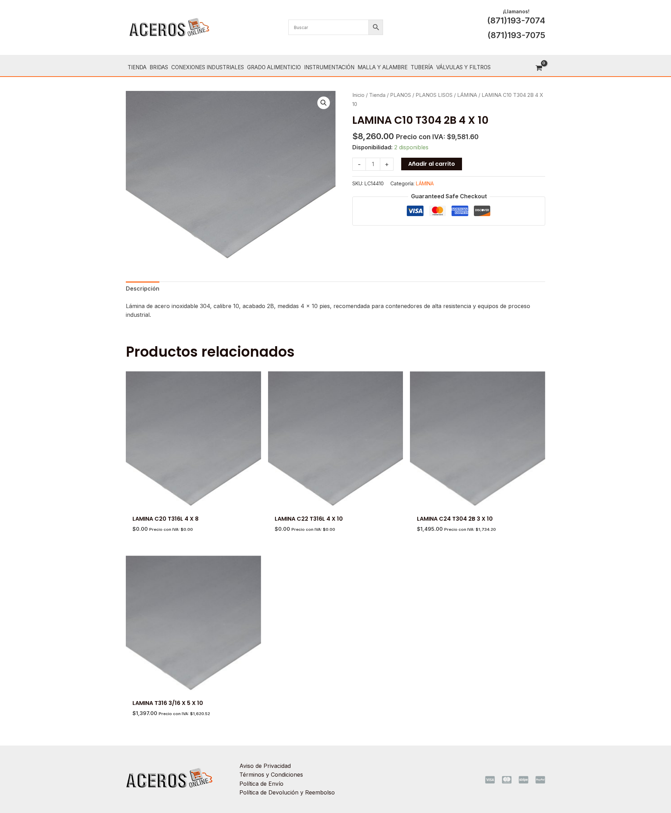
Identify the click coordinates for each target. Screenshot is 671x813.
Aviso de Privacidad (265, 765)
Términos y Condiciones (271, 774)
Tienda (377, 95)
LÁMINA (467, 95)
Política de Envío (261, 783)
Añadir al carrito (431, 164)
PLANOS (400, 95)
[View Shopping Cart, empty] (538, 68)
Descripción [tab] (142, 288)
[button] (323, 103)
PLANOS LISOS (434, 95)
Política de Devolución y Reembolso (287, 792)
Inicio (358, 95)
